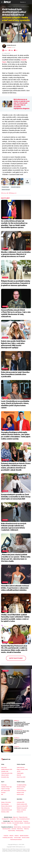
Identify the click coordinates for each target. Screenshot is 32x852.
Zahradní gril (27, 823)
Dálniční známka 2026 (22, 804)
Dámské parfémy (6, 828)
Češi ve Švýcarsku (5, 808)
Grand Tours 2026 (21, 777)
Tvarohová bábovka (21, 790)
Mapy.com (15, 817)
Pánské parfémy (19, 830)
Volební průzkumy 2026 (6, 769)
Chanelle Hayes (5, 187)
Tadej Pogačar (20, 773)
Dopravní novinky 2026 (22, 806)
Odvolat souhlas (25, 837)
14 (16, 50)
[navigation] (2, 2)
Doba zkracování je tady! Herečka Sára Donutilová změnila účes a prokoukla (15, 374)
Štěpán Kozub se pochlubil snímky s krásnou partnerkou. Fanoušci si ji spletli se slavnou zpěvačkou (15, 283)
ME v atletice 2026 (5, 790)
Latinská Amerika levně (6, 809)
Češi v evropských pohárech (23, 819)
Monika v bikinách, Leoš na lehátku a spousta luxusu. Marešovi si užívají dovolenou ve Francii (16, 254)
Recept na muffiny (21, 786)
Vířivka (15, 824)
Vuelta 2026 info (20, 767)
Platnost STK (20, 811)
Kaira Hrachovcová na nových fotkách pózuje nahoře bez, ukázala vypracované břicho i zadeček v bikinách (13, 526)
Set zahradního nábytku (17, 823)
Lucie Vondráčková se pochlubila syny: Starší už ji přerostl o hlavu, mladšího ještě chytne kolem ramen (15, 404)
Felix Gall (19, 775)
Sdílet (11, 50)
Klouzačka (9, 823)
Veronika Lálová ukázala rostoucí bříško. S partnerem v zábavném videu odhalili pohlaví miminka (15, 588)
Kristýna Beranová (11, 45)
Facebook (6, 835)
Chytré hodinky (11, 830)
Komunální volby (5, 777)
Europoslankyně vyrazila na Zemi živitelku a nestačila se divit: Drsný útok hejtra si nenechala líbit (15, 496)
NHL (2, 794)
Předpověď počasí (23, 817)
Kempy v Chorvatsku (6, 802)
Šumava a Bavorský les (6, 806)
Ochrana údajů (17, 837)
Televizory (26, 828)
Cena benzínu (13, 819)
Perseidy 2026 (5, 819)
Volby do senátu (5, 775)
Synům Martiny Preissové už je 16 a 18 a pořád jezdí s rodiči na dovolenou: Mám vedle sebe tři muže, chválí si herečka (14, 649)
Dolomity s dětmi (5, 811)
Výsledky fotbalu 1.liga (6, 786)
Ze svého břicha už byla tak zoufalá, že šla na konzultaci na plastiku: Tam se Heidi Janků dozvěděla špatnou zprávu (14, 224)
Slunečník (3, 823)
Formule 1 (3, 792)
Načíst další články (16, 658)
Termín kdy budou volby (6, 773)
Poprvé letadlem (5, 804)
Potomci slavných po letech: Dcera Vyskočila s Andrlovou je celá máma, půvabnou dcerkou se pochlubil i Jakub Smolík (15, 466)
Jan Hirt (18, 771)
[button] (16, 33)
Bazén (12, 821)
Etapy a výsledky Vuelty (22, 769)
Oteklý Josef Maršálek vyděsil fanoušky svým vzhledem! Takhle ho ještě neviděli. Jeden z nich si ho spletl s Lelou (15, 618)
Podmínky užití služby (8, 837)
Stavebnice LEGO (26, 827)
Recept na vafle (20, 792)
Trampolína (25, 821)
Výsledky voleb (4, 771)
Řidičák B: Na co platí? (22, 808)
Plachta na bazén (18, 821)
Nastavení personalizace (16, 839)
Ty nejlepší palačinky (21, 784)
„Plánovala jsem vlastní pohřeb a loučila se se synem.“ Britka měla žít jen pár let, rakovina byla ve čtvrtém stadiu (15, 558)
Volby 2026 (4, 767)
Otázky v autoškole (21, 809)
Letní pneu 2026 (20, 802)
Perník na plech (20, 794)
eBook (5, 50)
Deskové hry (20, 828)
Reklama (11, 835)
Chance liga (4, 784)
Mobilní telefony (17, 827)
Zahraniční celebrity (15, 187)
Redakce (17, 835)
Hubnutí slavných (6, 189)
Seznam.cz (23, 2)
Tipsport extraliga (5, 788)
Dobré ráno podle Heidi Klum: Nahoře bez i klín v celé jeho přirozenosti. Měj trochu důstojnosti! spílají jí (13, 344)
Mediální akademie (24, 835)
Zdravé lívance (20, 788)
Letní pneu (13, 828)
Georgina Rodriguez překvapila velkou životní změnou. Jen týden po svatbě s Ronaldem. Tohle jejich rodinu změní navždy (15, 435)
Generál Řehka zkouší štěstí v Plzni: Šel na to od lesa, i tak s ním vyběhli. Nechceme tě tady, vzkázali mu (16, 313)
